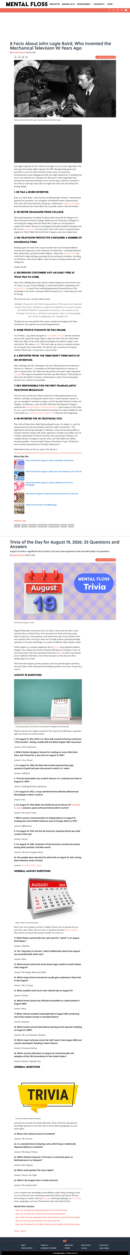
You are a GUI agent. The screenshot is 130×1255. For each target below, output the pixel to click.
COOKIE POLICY (103, 1245)
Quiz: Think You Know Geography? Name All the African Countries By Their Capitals (48, 1217)
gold (60, 652)
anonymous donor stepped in (40, 412)
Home (16, 1231)
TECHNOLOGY (42, 526)
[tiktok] (121, 10)
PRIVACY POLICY (86, 1245)
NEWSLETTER (55, 4)
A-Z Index (84, 1248)
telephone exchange (71, 203)
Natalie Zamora (18, 555)
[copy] (26, 57)
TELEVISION (32, 526)
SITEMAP (67, 1248)
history (56, 647)
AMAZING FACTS (68, 4)
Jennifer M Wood (18, 52)
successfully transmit (55, 335)
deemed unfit (29, 229)
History (71, 526)
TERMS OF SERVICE (26, 1248)
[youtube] (126, 10)
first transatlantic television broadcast (42, 407)
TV (17, 526)
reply (37, 344)
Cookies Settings (104, 1248)
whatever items (70, 253)
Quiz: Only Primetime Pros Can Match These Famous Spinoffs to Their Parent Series (48, 1224)
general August (71, 930)
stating (17, 374)
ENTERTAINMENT (83, 4)
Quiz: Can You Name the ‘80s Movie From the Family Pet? (38, 1221)
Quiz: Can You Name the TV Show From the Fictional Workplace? (40, 1214)
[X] (113, 10)
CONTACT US (44, 1245)
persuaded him (20, 288)
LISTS (63, 526)
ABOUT (23, 1245)
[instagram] (117, 10)
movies (78, 1198)
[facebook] (109, 10)
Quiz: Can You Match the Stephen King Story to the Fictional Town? (42, 1210)
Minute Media (61, 1253)
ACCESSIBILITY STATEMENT (48, 1248)
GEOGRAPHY (99, 4)
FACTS (24, 526)
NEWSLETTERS (69, 1245)
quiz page (46, 1198)
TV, (73, 1198)
